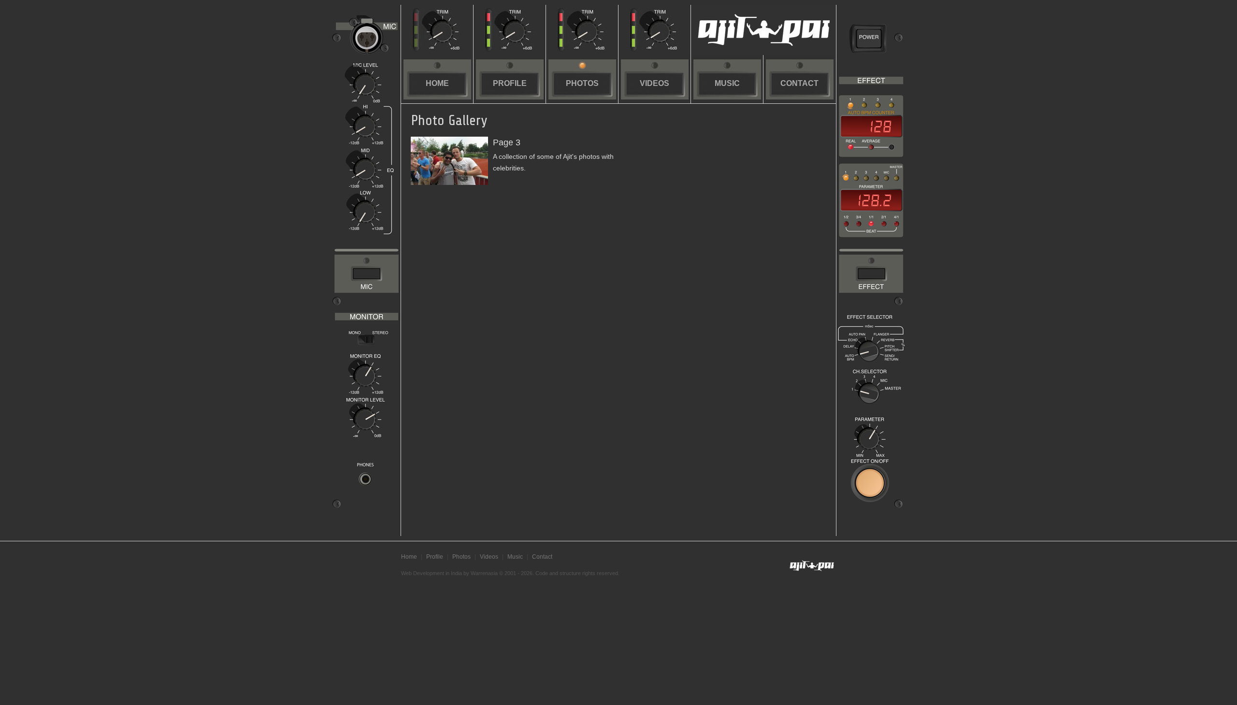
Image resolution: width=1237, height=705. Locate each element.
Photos (582, 83)
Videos (654, 83)
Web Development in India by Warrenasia (449, 573)
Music (727, 83)
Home (437, 83)
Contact (799, 83)
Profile (510, 83)
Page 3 (506, 142)
